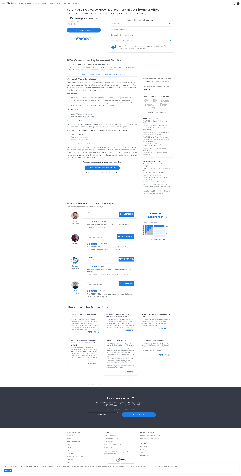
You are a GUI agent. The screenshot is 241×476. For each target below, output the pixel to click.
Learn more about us (157, 112)
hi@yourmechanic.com (127, 409)
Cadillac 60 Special (149, 187)
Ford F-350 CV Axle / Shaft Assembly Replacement (155, 149)
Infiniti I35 (146, 182)
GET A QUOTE (138, 415)
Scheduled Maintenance (75, 456)
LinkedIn (143, 449)
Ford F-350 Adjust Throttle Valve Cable (155, 137)
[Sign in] (238, 3)
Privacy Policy (108, 441)
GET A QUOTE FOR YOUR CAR (102, 168)
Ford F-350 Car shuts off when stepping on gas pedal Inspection (157, 140)
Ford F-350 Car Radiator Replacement (155, 125)
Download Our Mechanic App (150, 438)
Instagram (144, 455)
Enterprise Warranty (111, 438)
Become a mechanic (71, 3)
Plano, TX (167, 191)
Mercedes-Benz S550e (150, 191)
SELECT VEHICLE (83, 30)
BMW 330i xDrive (148, 164)
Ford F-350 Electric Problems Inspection (156, 132)
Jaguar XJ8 (146, 172)
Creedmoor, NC (148, 179)
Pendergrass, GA (162, 172)
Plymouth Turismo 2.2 (150, 168)
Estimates (70, 453)
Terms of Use (108, 447)
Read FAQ (102, 415)
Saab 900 (146, 184)
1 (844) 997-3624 (111, 409)
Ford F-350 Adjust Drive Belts (152, 134)
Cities (69, 447)
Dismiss (8, 470)
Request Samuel (126, 259)
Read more (93, 332)
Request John (126, 214)
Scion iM (145, 193)
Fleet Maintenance (73, 441)
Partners (70, 459)
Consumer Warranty (111, 435)
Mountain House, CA (162, 193)
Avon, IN (161, 175)
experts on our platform (158, 90)
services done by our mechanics (159, 82)
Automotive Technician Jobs (150, 435)
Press (69, 438)
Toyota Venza (147, 175)
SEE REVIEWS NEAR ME (157, 240)
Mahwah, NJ (160, 182)
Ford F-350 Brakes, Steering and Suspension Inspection (153, 145)
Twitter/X (143, 452)
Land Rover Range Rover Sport (153, 177)
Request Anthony (126, 236)
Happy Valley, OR (161, 184)
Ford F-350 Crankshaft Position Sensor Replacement (155, 122)
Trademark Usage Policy (112, 444)
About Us (70, 435)
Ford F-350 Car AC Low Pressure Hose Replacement (155, 129)
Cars (68, 450)
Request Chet (126, 283)
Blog (68, 462)
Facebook (143, 446)
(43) (90, 39)
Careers (69, 444)
